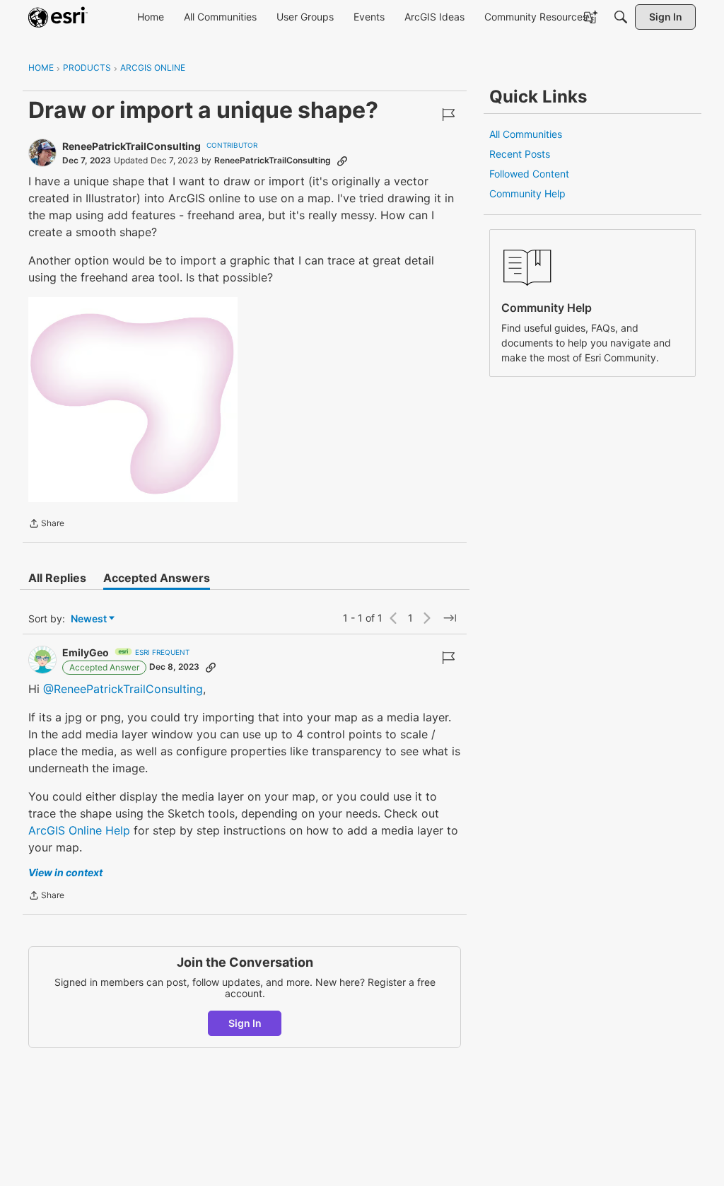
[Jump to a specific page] (449, 618)
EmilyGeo (85, 652)
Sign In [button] (245, 1023)
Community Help (527, 193)
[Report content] (448, 114)
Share (46, 525)
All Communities (525, 134)
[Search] (621, 17)
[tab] (57, 578)
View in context (65, 872)
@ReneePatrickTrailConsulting (123, 689)
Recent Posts (519, 154)
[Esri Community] (58, 17)
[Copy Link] (342, 160)
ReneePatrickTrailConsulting (131, 146)
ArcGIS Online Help (79, 830)
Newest (89, 619)
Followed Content (529, 174)
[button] (133, 399)
